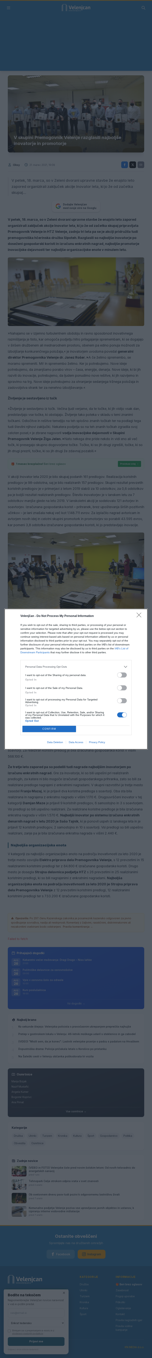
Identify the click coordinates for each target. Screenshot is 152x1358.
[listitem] (76, 667)
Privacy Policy (97, 742)
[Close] (140, 616)
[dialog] (76, 679)
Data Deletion (55, 742)
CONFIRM (49, 728)
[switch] (122, 675)
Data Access (76, 742)
